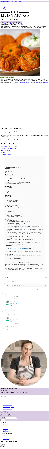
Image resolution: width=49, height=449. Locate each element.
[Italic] (9, 285)
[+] (24, 285)
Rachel (21, 23)
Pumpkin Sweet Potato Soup (5, 154)
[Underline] (11, 285)
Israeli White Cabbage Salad (8, 407)
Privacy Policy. (21, 24)
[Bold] (7, 285)
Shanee (17, 303)
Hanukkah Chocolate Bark (5, 150)
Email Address (3, 418)
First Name (2, 417)
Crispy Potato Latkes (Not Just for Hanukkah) (9, 146)
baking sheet (12, 248)
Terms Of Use (5, 429)
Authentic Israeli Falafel (19, 82)
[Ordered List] (14, 285)
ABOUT (4, 9)
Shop (4, 8)
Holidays (4, 436)
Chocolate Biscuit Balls (7, 405)
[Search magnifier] (47, 18)
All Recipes (5, 435)
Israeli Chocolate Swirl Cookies (42, 82)
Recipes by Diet (6, 439)
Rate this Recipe (18, 22)
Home (4, 6)
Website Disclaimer (6, 431)
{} (22, 285)
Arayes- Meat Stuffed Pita (29, 82)
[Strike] (12, 285)
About (4, 425)
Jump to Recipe (5, 22)
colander (20, 229)
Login (46, 277)
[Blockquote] (17, 285)
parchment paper (20, 248)
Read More (2, 394)
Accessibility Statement (7, 428)
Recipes (4, 7)
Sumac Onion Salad (6, 400)
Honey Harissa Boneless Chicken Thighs (10, 398)
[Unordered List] (16, 285)
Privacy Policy (5, 430)
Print (12, 178)
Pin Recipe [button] (11, 22)
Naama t (17, 319)
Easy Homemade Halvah (7, 409)
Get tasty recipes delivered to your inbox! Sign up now (10, 1)
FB (6, 411)
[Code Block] (19, 285)
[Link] (21, 285)
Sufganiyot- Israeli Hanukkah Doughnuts (8, 148)
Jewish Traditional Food (7, 438)
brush (27, 248)
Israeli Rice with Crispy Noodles (9, 403)
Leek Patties (2, 152)
